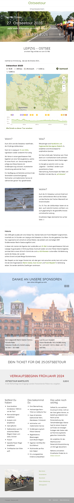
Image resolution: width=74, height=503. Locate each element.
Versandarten (42, 474)
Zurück (65, 286)
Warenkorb (42, 478)
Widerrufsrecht (55, 455)
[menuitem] (37, 8)
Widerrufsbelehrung (44, 481)
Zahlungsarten (43, 485)
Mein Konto (42, 471)
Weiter (68, 286)
